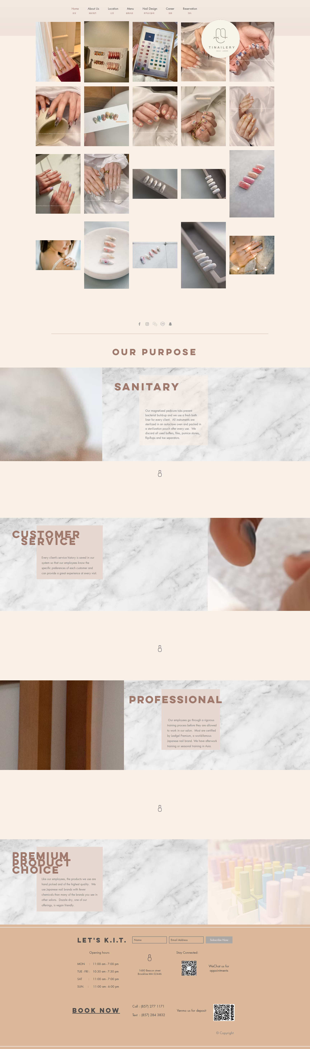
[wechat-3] (155, 324)
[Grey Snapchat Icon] (170, 324)
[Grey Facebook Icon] (139, 324)
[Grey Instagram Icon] (147, 324)
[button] (130, 9)
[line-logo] (162, 324)
